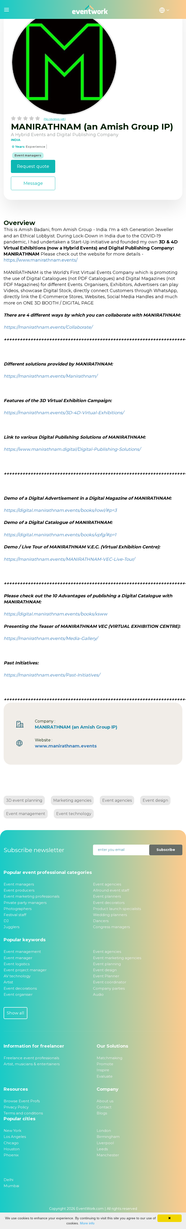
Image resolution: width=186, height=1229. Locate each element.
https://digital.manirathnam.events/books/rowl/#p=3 (60, 510)
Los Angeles (15, 1136)
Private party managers (25, 902)
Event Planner (106, 976)
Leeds (102, 1149)
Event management (25, 813)
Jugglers (11, 927)
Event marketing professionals (31, 896)
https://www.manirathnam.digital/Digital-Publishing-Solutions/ (72, 449)
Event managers (19, 884)
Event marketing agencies (117, 958)
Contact (104, 1107)
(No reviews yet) (55, 119)
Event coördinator (109, 982)
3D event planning (24, 800)
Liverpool (105, 1143)
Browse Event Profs (22, 1101)
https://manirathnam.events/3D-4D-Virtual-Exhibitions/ (64, 412)
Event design (155, 800)
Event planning (107, 964)
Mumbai (11, 1185)
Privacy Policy (16, 1107)
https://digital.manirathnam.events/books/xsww (55, 614)
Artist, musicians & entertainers (32, 1064)
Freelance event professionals (31, 1058)
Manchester (108, 1155)
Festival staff (15, 914)
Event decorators (108, 902)
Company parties (109, 988)
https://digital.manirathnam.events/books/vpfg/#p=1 (60, 534)
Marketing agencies (72, 800)
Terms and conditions (23, 1113)
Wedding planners (110, 914)
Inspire (103, 1070)
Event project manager (25, 970)
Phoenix (11, 1155)
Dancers (100, 920)
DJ (6, 920)
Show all (15, 1013)
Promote (105, 1064)
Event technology (73, 813)
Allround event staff (111, 890)
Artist (8, 982)
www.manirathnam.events (66, 746)
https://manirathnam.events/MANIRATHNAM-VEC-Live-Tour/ (69, 559)
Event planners (107, 896)
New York (12, 1130)
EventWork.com (90, 1208)
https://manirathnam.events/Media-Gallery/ (51, 638)
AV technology (17, 976)
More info (87, 1223)
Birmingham (108, 1136)
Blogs (102, 1113)
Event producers (19, 890)
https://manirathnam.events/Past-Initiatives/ (52, 675)
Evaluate (105, 1076)
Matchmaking (109, 1058)
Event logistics (17, 964)
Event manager (18, 958)
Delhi (8, 1179)
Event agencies (117, 800)
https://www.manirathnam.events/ (41, 260)
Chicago (11, 1143)
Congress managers (111, 927)
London (104, 1130)
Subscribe (165, 850)
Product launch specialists (117, 908)
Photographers (17, 908)
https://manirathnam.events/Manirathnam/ (50, 376)
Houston (12, 1149)
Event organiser (18, 994)
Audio (98, 994)
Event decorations (20, 988)
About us (105, 1101)
